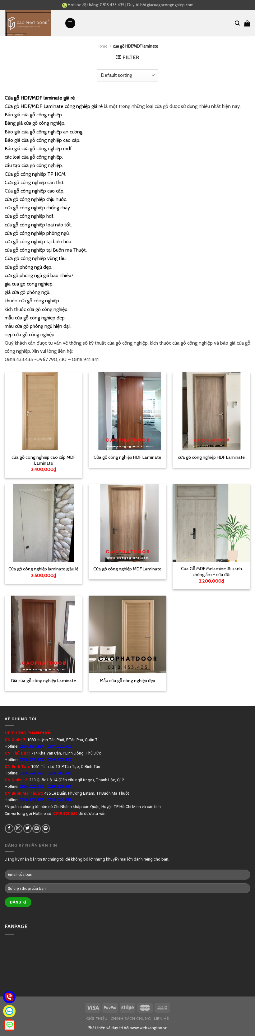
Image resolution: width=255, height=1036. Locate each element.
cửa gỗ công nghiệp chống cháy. (38, 208)
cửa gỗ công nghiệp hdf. (29, 216)
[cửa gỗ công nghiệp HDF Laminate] (211, 411)
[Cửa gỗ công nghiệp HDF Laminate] (127, 411)
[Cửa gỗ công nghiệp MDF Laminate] (127, 523)
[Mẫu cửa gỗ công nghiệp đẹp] (127, 634)
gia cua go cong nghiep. (29, 284)
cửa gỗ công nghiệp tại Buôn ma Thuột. (46, 250)
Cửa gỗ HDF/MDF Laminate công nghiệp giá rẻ (54, 106)
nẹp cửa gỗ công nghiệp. (30, 334)
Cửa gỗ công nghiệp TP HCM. (35, 174)
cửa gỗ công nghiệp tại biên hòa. (38, 241)
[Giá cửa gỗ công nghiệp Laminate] (43, 634)
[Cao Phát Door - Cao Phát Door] (30, 23)
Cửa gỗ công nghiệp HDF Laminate (127, 457)
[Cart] (247, 23)
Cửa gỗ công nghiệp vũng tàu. (36, 258)
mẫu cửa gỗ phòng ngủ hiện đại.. (38, 326)
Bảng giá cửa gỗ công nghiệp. (35, 123)
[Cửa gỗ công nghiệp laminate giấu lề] (43, 523)
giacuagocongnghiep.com (170, 4)
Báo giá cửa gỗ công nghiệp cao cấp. (42, 140)
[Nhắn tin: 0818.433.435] (9, 1025)
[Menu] (70, 23)
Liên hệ (161, 1018)
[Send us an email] (36, 828)
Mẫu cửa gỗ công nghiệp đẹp (127, 680)
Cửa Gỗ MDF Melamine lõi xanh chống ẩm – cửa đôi (211, 571)
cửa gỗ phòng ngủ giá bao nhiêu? (39, 275)
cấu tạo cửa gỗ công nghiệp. (34, 165)
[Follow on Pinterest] (46, 828)
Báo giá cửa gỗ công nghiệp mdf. (39, 148)
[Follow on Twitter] (27, 828)
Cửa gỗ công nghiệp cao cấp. (34, 191)
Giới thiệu (97, 1018)
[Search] (237, 23)
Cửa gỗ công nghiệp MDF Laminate (127, 569)
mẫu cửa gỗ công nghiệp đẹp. (35, 318)
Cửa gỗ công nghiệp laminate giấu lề (43, 569)
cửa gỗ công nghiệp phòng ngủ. (37, 233)
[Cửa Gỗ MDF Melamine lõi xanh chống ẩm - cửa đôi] (211, 523)
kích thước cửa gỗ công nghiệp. (36, 309)
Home (102, 46)
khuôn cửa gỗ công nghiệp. (32, 301)
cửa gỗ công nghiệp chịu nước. (36, 199)
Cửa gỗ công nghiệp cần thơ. (34, 182)
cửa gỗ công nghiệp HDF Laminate (211, 457)
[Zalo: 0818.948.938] (9, 1011)
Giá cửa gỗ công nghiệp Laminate (43, 680)
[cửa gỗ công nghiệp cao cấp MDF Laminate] (43, 411)
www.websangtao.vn (149, 1027)
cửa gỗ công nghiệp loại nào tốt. (38, 225)
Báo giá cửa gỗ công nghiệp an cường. (44, 132)
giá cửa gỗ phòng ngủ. (27, 292)
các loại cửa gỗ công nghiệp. (34, 157)
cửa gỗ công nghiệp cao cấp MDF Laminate (44, 460)
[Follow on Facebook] (9, 828)
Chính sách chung (131, 1018)
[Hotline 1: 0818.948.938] (9, 997)
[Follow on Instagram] (18, 828)
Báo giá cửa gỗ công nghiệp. (34, 115)
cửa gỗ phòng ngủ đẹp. (28, 267)
